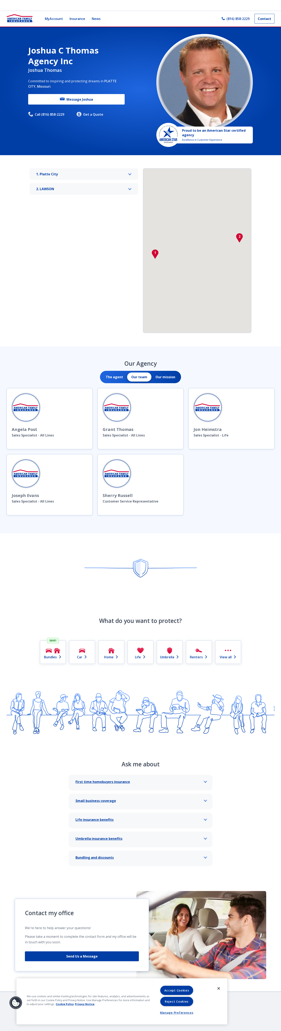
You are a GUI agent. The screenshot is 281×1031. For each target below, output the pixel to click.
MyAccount (54, 18)
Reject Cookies (176, 1001)
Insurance (77, 18)
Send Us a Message (82, 956)
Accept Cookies (176, 990)
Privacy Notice (84, 1004)
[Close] (218, 988)
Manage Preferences (176, 1013)
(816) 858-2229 (238, 18)
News (96, 18)
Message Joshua (79, 99)
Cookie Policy (65, 1004)
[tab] (114, 377)
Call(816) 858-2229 (49, 114)
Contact (264, 18)
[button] (155, 254)
